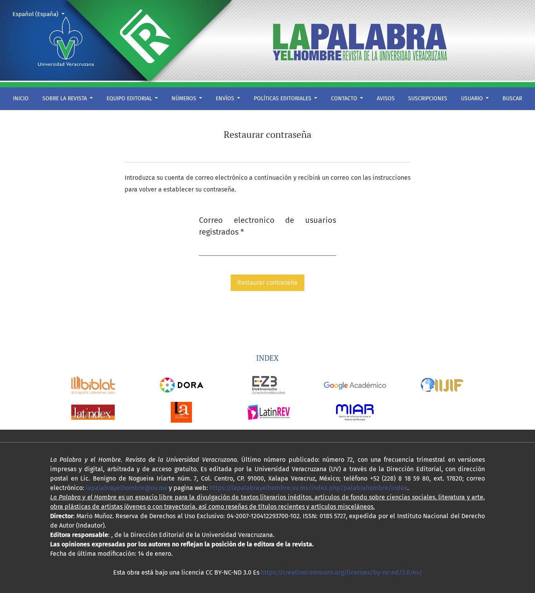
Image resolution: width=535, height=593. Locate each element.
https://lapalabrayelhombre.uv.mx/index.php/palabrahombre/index (308, 488)
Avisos (386, 98)
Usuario (472, 98)
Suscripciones (427, 98)
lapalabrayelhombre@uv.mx (126, 488)
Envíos (226, 98)
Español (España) (41, 14)
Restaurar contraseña (267, 282)
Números (185, 98)
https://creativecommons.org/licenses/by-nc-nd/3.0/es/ (341, 572)
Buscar (512, 98)
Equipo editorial (130, 98)
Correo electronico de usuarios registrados (267, 226)
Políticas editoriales (283, 98)
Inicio (21, 98)
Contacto (345, 98)
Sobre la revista (65, 98)
